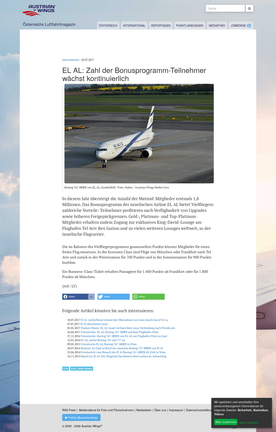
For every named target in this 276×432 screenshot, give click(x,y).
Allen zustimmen (225, 422)
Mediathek (217, 25)
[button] (78, 297)
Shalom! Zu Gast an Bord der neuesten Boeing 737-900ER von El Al (122, 348)
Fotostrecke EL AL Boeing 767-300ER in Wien (109, 344)
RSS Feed (68, 410)
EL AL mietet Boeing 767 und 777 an (103, 340)
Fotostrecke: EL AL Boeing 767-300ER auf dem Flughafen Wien (119, 332)
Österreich (108, 25)
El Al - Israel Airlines (81, 368)
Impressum (176, 410)
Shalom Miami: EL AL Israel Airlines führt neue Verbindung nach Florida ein (128, 328)
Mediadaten (144, 410)
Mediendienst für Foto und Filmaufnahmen (106, 410)
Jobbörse (238, 25)
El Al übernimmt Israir (94, 324)
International (134, 25)
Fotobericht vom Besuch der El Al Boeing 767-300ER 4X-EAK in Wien (123, 352)
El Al (65, 368)
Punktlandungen (189, 25)
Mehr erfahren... (250, 422)
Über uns (160, 410)
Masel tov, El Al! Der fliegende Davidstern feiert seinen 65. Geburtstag (123, 356)
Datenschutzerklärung (200, 410)
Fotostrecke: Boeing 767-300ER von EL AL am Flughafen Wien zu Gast (124, 336)
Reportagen (161, 25)
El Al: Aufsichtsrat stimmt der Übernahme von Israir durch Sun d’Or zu (124, 320)
